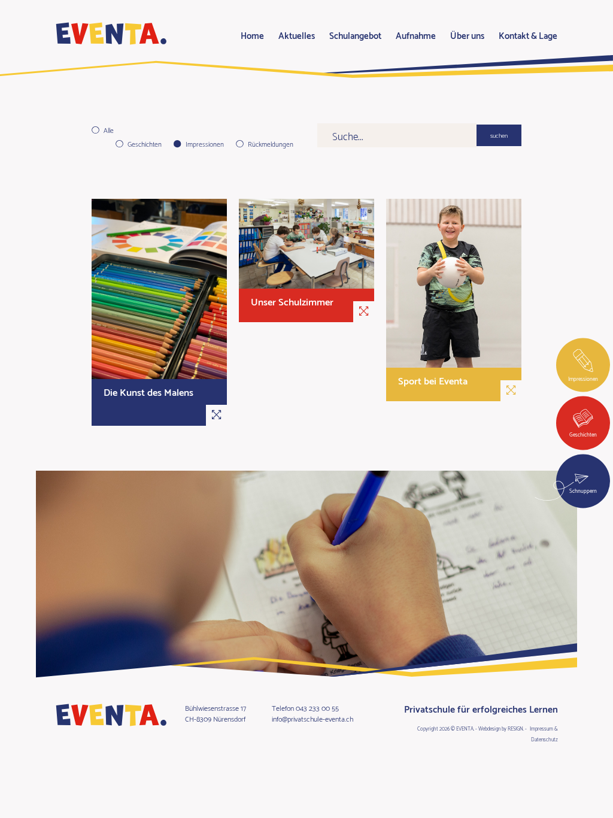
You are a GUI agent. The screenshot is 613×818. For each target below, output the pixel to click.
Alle (109, 130)
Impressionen (205, 144)
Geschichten (145, 144)
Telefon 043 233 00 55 (305, 707)
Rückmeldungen (270, 144)
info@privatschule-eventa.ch (312, 718)
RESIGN (515, 728)
